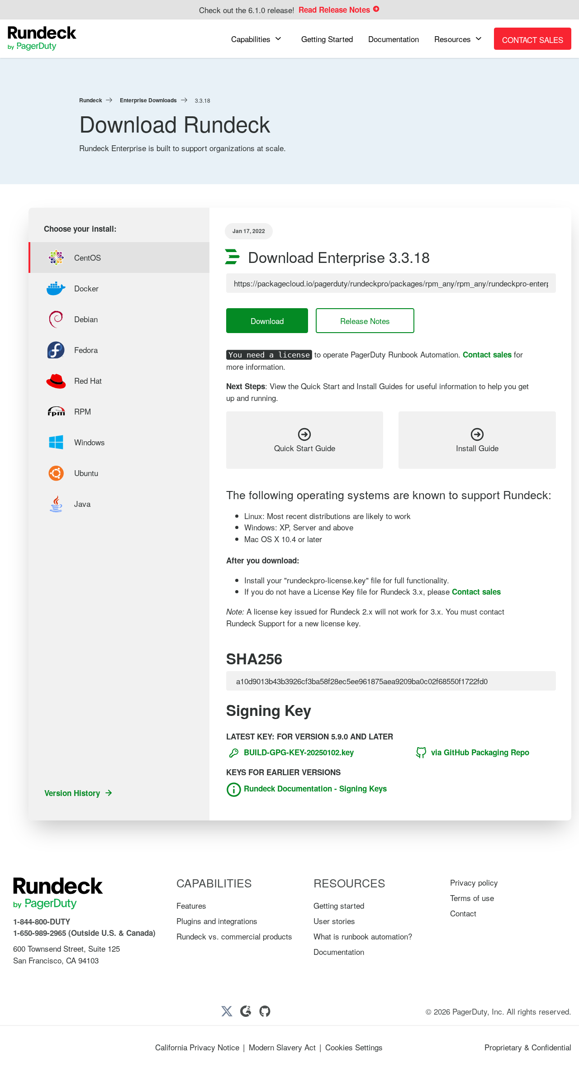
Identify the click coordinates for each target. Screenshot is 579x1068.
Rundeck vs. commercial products (234, 936)
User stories (334, 920)
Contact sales (487, 354)
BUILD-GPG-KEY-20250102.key (298, 752)
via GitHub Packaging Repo (479, 752)
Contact (463, 913)
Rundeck (90, 100)
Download (267, 320)
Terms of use (472, 897)
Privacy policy (474, 882)
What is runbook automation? (362, 936)
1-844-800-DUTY (41, 921)
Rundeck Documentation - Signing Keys (314, 788)
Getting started (338, 905)
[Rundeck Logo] (42, 38)
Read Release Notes (335, 9)
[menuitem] (258, 38)
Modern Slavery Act (282, 1047)
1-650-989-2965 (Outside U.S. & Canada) (84, 932)
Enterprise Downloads (148, 100)
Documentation (338, 951)
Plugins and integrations (216, 920)
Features (191, 905)
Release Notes (365, 320)
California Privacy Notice (197, 1047)
